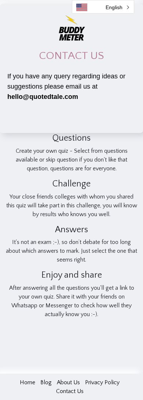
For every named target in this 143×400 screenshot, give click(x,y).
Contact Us (70, 391)
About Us (68, 382)
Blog (46, 382)
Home (27, 382)
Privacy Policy (102, 382)
